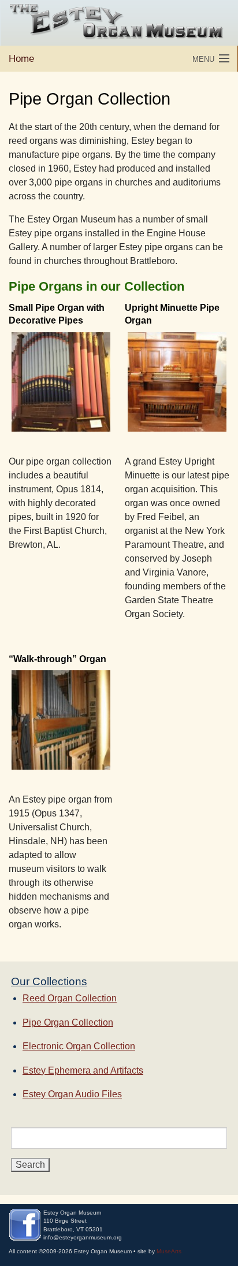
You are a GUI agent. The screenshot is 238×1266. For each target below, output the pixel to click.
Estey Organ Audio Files (72, 1094)
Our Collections (49, 981)
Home (21, 58)
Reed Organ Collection (70, 998)
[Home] (119, 23)
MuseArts (169, 1251)
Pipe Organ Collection (68, 1022)
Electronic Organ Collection (79, 1046)
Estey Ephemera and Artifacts (83, 1070)
